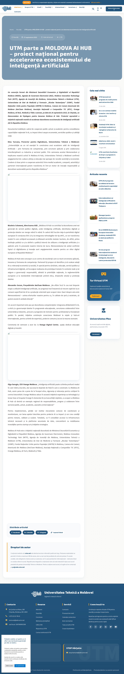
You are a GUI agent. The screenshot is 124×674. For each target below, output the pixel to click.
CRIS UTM (39, 625)
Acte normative (67, 621)
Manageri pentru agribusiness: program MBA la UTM (107, 217)
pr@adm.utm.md (18, 567)
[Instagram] (96, 627)
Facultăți (48, 7)
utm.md (28, 553)
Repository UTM (41, 629)
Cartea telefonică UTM (43, 632)
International (59, 7)
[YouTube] (116, 627)
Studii (39, 7)
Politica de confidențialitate (82, 670)
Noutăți (81, 7)
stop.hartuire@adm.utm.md (78, 653)
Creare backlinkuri (68, 629)
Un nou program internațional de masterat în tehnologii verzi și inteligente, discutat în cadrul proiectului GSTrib (108, 255)
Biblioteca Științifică (43, 621)
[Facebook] (91, 627)
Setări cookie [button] (9, 666)
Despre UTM (29, 7)
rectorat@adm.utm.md (16, 620)
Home (12, 29)
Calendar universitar (69, 617)
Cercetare (71, 7)
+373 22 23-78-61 (14, 616)
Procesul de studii (68, 613)
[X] (111, 627)
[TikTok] (101, 627)
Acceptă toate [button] (20, 666)
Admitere (17, 7)
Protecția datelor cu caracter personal (106, 670)
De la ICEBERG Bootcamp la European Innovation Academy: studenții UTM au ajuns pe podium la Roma (108, 235)
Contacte (17, 12)
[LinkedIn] (106, 627)
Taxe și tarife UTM (68, 625)
